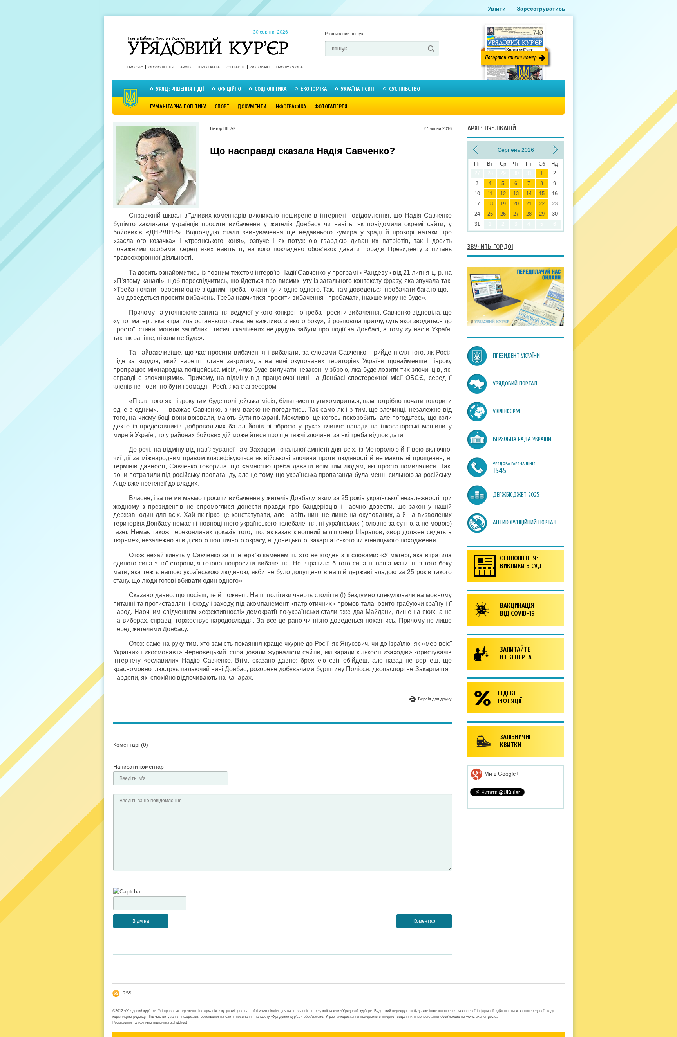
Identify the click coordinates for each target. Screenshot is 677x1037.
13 (516, 193)
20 (516, 204)
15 (542, 193)
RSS (127, 992)
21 (529, 204)
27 (516, 214)
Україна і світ (358, 89)
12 (503, 193)
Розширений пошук (344, 33)
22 (542, 204)
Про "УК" (135, 67)
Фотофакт (260, 67)
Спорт (222, 106)
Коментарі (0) (130, 745)
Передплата (208, 67)
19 (503, 204)
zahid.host (178, 1022)
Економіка (313, 89)
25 (490, 214)
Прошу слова (289, 67)
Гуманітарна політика (178, 106)
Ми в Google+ (501, 774)
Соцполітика (271, 89)
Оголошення (161, 67)
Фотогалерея (331, 106)
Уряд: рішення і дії (180, 89)
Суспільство (404, 89)
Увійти (497, 8)
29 (542, 214)
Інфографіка (290, 106)
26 (503, 214)
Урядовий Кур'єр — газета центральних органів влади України (208, 38)
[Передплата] (515, 324)
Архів (185, 67)
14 (529, 193)
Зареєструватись (541, 8)
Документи (251, 106)
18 (490, 204)
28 (529, 214)
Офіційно (229, 89)
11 (489, 193)
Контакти (235, 67)
